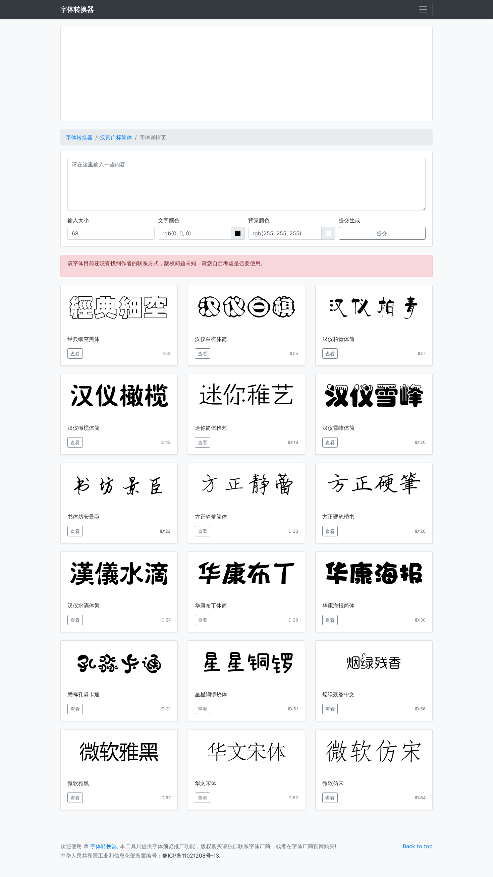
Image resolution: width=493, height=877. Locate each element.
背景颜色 (259, 220)
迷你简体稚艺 (211, 427)
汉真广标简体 (116, 137)
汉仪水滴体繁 (83, 605)
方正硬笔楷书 (338, 516)
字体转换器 (79, 137)
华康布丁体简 (211, 605)
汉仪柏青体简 (338, 339)
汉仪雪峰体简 (338, 427)
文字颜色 (168, 220)
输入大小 (78, 220)
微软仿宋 (333, 783)
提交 (382, 233)
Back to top (418, 846)
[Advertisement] (246, 74)
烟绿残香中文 (338, 694)
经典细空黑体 (83, 339)
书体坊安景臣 (83, 516)
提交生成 (349, 220)
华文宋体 (205, 783)
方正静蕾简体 (211, 516)
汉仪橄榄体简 (83, 427)
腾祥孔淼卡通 (83, 694)
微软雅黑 (78, 783)
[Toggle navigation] (423, 9)
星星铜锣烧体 (211, 694)
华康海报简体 (338, 605)
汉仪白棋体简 (211, 339)
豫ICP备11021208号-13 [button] (190, 855)
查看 (75, 353)
